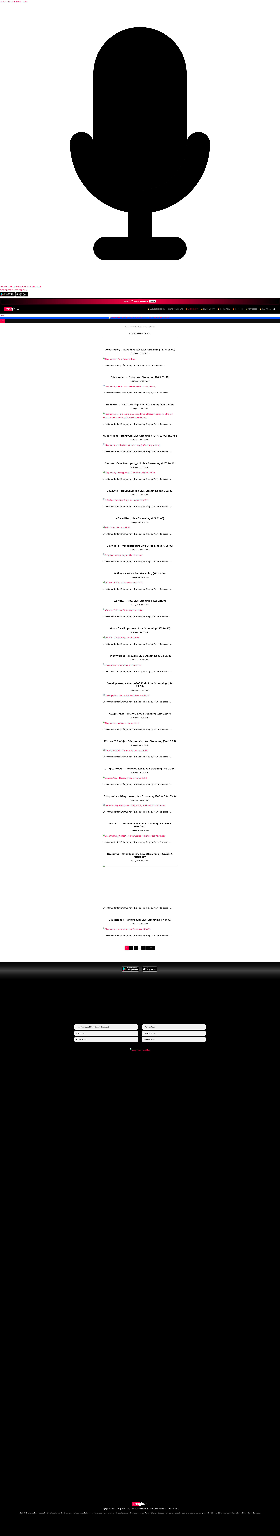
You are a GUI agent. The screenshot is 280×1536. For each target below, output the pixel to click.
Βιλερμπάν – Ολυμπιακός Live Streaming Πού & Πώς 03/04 (140, 796)
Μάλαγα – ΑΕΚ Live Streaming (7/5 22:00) (140, 573)
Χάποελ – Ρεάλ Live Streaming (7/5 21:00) (140, 600)
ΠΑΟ (9, 2)
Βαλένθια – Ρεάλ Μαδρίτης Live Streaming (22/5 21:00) (140, 404)
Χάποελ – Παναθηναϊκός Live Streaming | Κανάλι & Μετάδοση (140, 825)
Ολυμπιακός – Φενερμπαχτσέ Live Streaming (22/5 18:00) (140, 463)
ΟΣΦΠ (3, 2)
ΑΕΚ (13, 2)
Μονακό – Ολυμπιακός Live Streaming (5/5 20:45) (140, 628)
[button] (274, 309)
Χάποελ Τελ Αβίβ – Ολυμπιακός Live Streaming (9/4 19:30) (140, 741)
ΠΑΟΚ (19, 2)
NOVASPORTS (34, 286)
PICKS (2, 321)
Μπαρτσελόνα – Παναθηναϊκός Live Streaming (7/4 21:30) (140, 768)
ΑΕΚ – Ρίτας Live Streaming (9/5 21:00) (140, 518)
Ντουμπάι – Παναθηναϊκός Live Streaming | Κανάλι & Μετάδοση (140, 855)
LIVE (2, 315)
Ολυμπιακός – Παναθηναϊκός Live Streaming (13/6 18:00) (140, 349)
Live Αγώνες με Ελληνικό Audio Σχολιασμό (93, 1027)
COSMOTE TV (20, 286)
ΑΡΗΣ (25, 2)
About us (81, 1033)
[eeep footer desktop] (140, 1050)
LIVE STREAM (20, 290)
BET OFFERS (7, 290)
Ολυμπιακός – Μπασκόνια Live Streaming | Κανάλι (140, 919)
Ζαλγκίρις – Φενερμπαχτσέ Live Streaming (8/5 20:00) (140, 545)
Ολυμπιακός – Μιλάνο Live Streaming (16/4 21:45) (140, 713)
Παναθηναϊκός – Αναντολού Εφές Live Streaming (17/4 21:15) (140, 685)
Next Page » (150, 947)
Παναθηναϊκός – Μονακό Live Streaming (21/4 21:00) (140, 656)
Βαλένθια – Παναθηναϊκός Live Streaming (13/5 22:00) (140, 490)
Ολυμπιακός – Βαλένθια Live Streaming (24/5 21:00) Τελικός (140, 435)
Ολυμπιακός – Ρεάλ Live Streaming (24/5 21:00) (140, 377)
